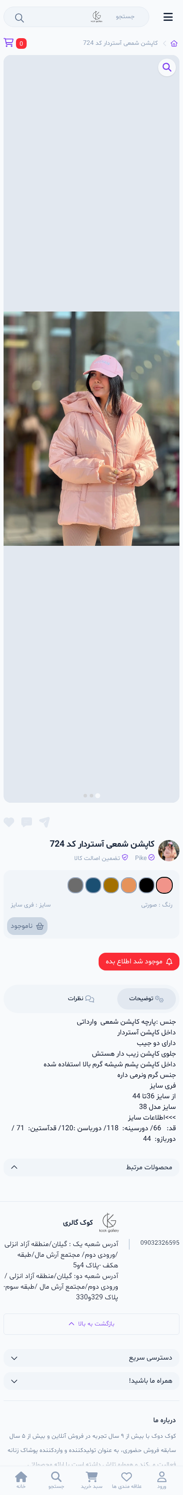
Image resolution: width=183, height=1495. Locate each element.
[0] (9, 43)
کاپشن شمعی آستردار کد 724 (120, 43)
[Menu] (168, 17)
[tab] (97, 795)
